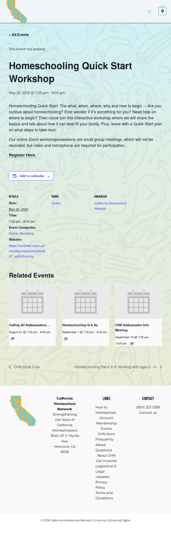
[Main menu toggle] (149, 11)
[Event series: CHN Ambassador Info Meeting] (131, 343)
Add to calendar (32, 176)
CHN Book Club (26, 366)
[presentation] (32, 301)
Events (106, 429)
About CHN (106, 456)
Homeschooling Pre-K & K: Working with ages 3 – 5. (116, 366)
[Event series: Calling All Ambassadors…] (12, 338)
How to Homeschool (106, 410)
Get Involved (106, 461)
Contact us (148, 413)
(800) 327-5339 (148, 407)
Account (106, 418)
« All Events (19, 34)
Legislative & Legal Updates (106, 471)
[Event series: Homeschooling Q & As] (65, 339)
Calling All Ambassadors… (29, 325)
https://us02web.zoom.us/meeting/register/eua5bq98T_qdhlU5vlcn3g (27, 250)
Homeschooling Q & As (80, 325)
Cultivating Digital (118, 520)
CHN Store (106, 434)
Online (13, 233)
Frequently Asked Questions (105, 444)
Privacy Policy (101, 485)
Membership (106, 423)
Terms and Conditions (104, 495)
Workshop (27, 233)
